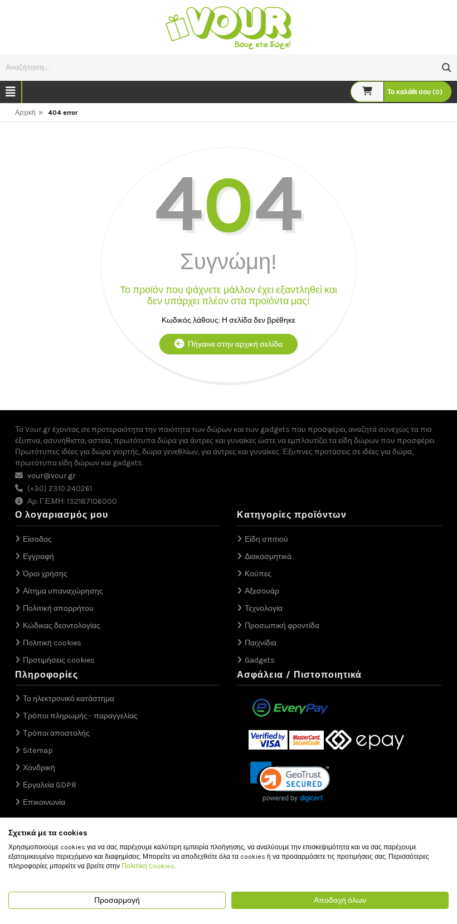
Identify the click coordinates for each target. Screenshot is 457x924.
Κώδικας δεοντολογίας (61, 625)
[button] (446, 67)
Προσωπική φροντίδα (282, 625)
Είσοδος (37, 539)
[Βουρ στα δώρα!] (228, 26)
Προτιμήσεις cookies (59, 660)
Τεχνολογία (264, 608)
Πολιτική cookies (52, 643)
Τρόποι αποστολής (56, 733)
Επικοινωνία (44, 802)
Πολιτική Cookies (147, 866)
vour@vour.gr (51, 475)
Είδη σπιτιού (266, 539)
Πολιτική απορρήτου (58, 608)
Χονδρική (39, 767)
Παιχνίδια (260, 643)
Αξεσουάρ (262, 591)
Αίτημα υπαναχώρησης (63, 591)
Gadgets (260, 660)
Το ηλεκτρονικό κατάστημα (68, 698)
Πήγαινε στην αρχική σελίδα (233, 344)
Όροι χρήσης (45, 573)
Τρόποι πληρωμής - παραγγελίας (80, 716)
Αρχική (25, 112)
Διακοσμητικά (268, 556)
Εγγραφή (38, 556)
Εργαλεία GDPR (49, 785)
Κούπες (258, 573)
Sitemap (38, 750)
